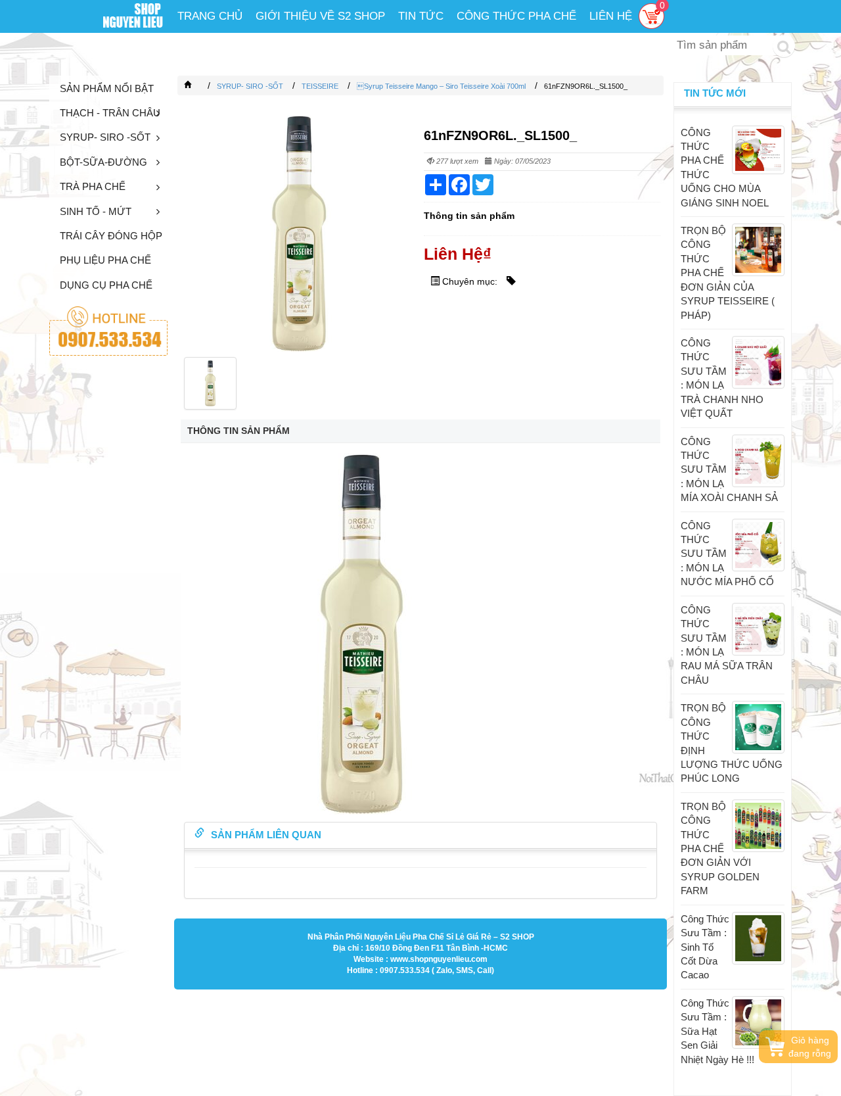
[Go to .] (201, 86)
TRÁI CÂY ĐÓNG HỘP (111, 235)
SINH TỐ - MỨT (95, 211)
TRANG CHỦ (209, 16)
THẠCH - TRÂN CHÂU (110, 112)
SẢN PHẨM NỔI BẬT (107, 88)
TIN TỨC (420, 16)
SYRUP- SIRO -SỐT (105, 137)
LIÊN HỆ (610, 16)
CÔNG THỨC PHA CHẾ (516, 16)
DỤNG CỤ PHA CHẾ (106, 285)
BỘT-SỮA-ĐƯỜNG (103, 162)
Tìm (784, 46)
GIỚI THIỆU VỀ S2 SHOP (320, 16)
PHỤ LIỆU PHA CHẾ (105, 260)
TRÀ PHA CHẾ (92, 186)
